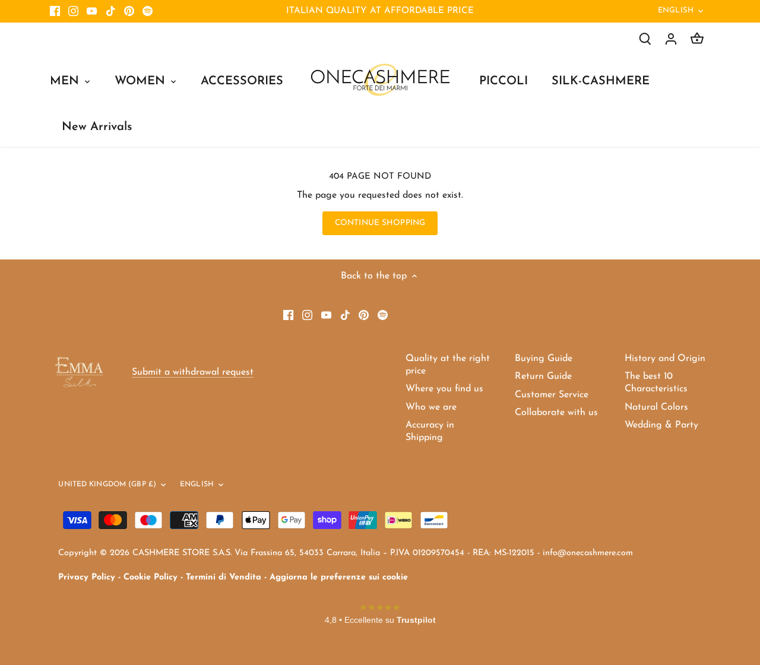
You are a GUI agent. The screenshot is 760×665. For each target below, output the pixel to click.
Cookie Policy (151, 577)
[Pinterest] (129, 11)
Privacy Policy (86, 577)
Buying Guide (543, 358)
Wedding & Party (661, 425)
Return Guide (543, 376)
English (676, 10)
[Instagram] (73, 11)
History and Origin (665, 358)
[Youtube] (92, 11)
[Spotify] (147, 11)
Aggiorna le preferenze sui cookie (339, 577)
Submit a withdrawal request (193, 372)
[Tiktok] (111, 11)
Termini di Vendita (223, 577)
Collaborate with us (556, 412)
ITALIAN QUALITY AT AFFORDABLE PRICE (380, 11)
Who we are (431, 407)
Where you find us (444, 389)
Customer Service (551, 395)
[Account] (671, 39)
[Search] (645, 39)
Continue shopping (380, 223)
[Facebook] (55, 11)
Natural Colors (656, 407)
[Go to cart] (697, 39)
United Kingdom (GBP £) (107, 484)
